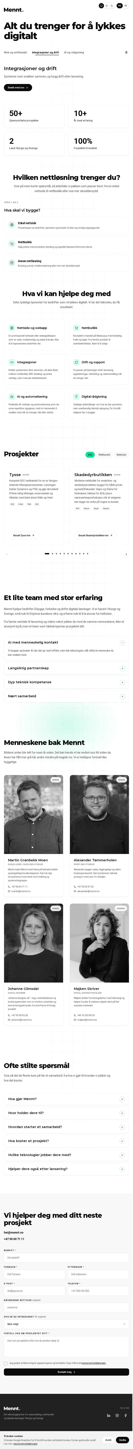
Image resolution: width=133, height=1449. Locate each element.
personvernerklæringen (94, 1363)
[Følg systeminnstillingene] (101, 5)
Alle (90, 454)
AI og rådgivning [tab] (74, 52)
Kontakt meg (65, 1372)
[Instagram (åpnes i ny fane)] (117, 1415)
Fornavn (10, 1267)
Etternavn (76, 1267)
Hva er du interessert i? (25, 1317)
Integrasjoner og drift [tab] (45, 52)
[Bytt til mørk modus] (111, 5)
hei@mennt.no (14, 1232)
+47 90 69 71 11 (14, 1239)
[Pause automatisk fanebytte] (126, 52)
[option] (66, 225)
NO (119, 6)
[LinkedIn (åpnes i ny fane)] (108, 1415)
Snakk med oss (16, 87)
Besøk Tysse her (22, 535)
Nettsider (122, 454)
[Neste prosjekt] (126, 554)
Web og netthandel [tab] (15, 52)
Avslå (108, 1440)
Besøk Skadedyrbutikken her (94, 535)
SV (125, 6)
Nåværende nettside (22, 1300)
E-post (9, 1284)
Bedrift (10, 1250)
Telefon (74, 1284)
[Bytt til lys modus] (106, 5)
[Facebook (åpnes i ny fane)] (125, 1415)
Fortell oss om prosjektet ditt (27, 1333)
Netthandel (104, 454)
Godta (122, 1440)
